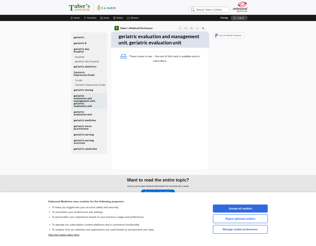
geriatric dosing (83, 89)
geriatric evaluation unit (83, 113)
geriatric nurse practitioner (83, 127)
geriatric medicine (85, 120)
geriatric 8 (80, 43)
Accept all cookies (240, 208)
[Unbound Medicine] (240, 6)
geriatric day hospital (87, 61)
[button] (133, 18)
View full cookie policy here (63, 234)
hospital (79, 56)
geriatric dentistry (85, 66)
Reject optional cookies (240, 218)
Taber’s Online (114, 7)
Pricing (224, 18)
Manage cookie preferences (240, 229)
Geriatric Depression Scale (90, 84)
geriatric (79, 37)
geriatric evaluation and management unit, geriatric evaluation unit (85, 100)
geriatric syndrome (85, 148)
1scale (78, 80)
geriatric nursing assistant (84, 141)
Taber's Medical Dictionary (136, 28)
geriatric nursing (84, 134)
